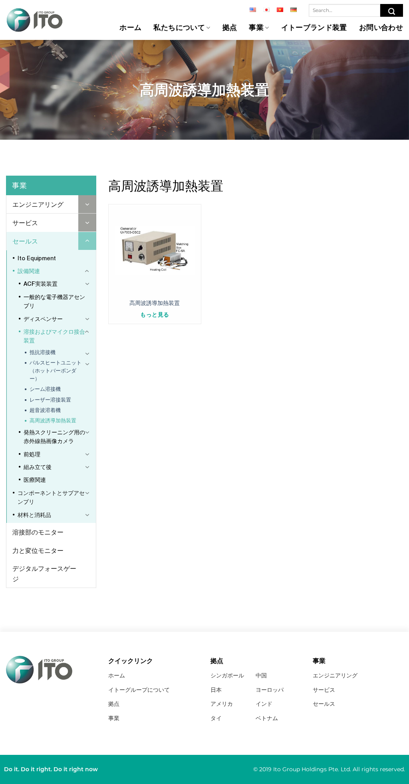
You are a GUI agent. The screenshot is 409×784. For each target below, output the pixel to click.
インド (264, 703)
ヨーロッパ (270, 689)
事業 (256, 28)
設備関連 (29, 270)
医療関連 (35, 479)
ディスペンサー (43, 318)
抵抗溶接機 (43, 352)
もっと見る (154, 314)
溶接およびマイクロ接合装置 (54, 336)
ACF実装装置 (41, 283)
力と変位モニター (38, 550)
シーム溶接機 (45, 389)
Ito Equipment (37, 258)
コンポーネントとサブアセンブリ (51, 497)
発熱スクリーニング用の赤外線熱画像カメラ (54, 436)
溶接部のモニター (38, 532)
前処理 (32, 454)
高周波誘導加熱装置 (53, 421)
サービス (25, 222)
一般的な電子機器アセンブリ (54, 301)
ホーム (130, 28)
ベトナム (267, 718)
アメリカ (221, 703)
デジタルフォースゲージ (44, 573)
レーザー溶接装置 (50, 400)
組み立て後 (38, 466)
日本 (216, 689)
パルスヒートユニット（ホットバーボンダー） (55, 371)
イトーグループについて (139, 689)
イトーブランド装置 (314, 28)
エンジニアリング (38, 204)
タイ (216, 718)
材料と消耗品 (34, 514)
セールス (25, 241)
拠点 (229, 28)
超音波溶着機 (45, 410)
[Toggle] (87, 204)
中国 (261, 675)
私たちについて (179, 28)
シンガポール (227, 675)
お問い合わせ (381, 28)
